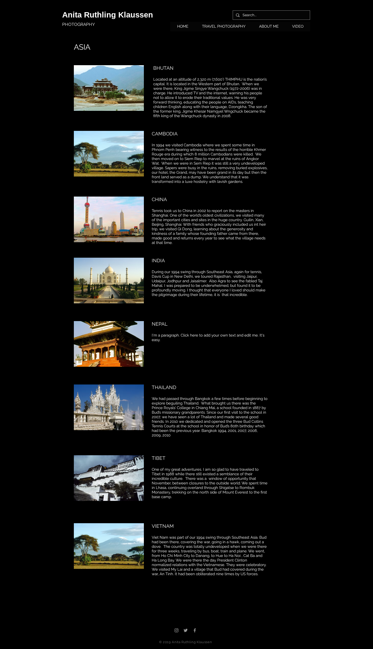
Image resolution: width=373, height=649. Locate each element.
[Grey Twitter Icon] (185, 630)
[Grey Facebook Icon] (194, 630)
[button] (223, 28)
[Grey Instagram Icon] (176, 630)
